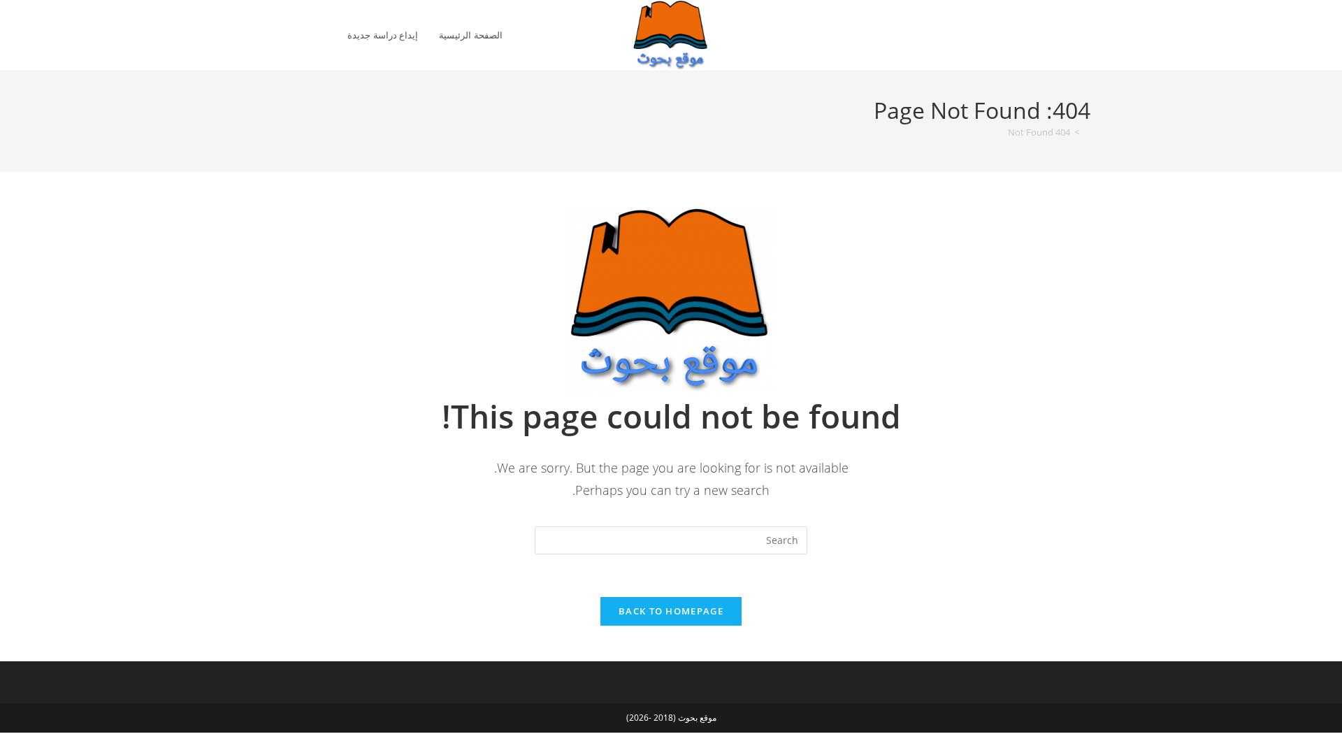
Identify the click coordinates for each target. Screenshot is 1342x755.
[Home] (1086, 132)
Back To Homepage (671, 611)
